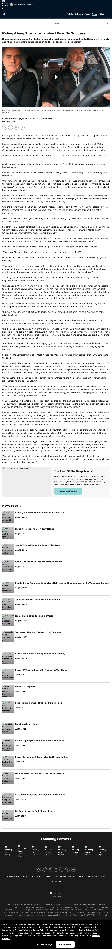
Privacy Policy (21, 930)
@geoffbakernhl (27, 118)
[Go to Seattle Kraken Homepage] (22, 4)
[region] (56, 934)
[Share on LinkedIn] (16, 127)
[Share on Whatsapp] (4, 127)
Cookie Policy (39, 930)
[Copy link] (22, 127)
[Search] (4, 14)
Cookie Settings (86, 930)
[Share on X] (10, 127)
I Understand (65, 944)
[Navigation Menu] (108, 14)
